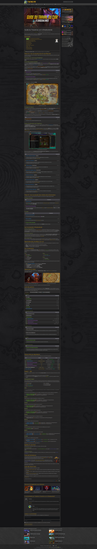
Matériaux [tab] (27, 292)
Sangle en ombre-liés (30, 423)
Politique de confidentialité (54, 547)
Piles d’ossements (38, 220)
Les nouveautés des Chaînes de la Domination (35, 39)
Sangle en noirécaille (30, 422)
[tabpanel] (42, 323)
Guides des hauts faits (39, 4)
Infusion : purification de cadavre (30, 155)
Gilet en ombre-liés (29, 434)
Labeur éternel (29, 471)
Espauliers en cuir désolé (30, 412)
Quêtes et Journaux (29, 47)
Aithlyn (40, 367)
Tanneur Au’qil (51, 270)
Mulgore (49, 457)
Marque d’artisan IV (30, 364)
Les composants (28, 42)
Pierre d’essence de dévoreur (30, 184)
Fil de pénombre (48, 384)
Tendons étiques (47, 259)
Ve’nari (42, 359)
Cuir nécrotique (29, 258)
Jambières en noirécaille (30, 439)
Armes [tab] (40, 292)
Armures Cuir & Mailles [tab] (34, 292)
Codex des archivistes (50, 207)
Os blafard (47, 383)
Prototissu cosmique (29, 165)
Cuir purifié (28, 259)
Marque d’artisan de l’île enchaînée (33, 320)
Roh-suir (43, 207)
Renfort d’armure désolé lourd (30, 367)
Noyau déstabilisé (37, 182)
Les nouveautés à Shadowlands (30, 40)
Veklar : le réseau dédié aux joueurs (46, 545)
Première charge (66, 34)
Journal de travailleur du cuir (42, 448)
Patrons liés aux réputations (30, 45)
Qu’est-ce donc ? (27, 130)
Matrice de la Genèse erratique (30, 179)
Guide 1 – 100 (28, 46)
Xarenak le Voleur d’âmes (39, 129)
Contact (60, 547)
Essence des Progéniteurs (41, 66)
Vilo (39, 74)
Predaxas (65, 32)
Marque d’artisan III (28, 201)
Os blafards (46, 258)
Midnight (33, 4)
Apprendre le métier (29, 43)
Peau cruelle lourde (47, 255)
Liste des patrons (28, 44)
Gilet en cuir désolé (29, 406)
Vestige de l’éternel (44, 109)
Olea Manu (35, 172)
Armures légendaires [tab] (46, 292)
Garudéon (37, 177)
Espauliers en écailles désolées (31, 411)
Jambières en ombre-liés (30, 441)
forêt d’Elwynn (44, 457)
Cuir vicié (28, 256)
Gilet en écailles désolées (30, 405)
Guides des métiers (27, 4)
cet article (42, 239)
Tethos (37, 191)
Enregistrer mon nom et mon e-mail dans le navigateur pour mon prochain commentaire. (37, 522)
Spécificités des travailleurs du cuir (31, 41)
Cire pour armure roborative (30, 160)
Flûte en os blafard (28, 218)
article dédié (42, 236)
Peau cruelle (46, 254)
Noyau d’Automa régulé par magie (31, 170)
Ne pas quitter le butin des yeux (40, 460)
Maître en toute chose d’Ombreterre (32, 473)
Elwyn (43, 367)
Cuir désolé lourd (29, 255)
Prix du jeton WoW (58, 4)
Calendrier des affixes (67, 28)
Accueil (25, 7)
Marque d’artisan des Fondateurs (30, 76)
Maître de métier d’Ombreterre (31, 469)
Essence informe (50, 129)
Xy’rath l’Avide (38, 158)
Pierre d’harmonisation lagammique (31, 189)
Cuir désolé (28, 254)
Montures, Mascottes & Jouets (49, 4)
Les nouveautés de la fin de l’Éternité (34, 38)
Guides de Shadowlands (30, 7)
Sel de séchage (48, 385)
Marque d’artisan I (29, 315)
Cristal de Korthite (30, 68)
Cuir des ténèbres (29, 257)
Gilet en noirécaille (29, 433)
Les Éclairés (44, 74)
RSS (50, 547)
